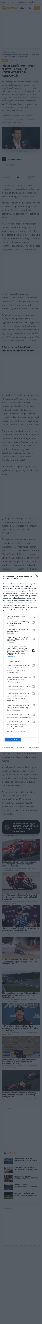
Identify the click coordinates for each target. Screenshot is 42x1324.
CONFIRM (13, 739)
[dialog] (21, 662)
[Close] (38, 577)
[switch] (33, 622)
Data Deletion (8, 747)
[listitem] (21, 617)
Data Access (21, 747)
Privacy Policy (34, 747)
